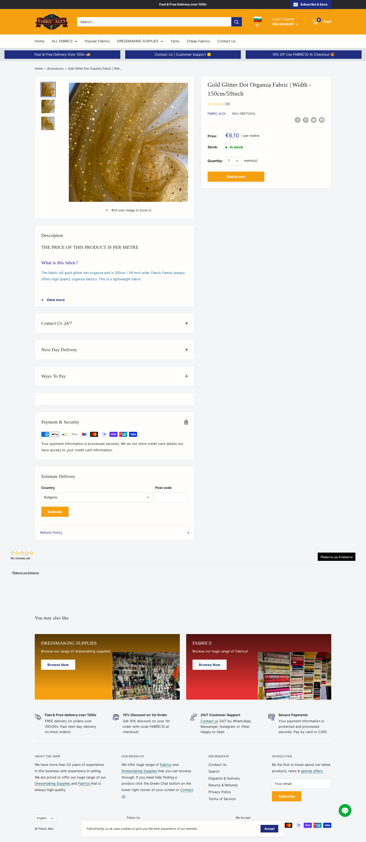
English (42, 818)
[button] (345, 810)
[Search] (236, 21)
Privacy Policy (219, 792)
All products (55, 68)
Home (39, 41)
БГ (258, 21)
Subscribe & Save (313, 4)
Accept (269, 828)
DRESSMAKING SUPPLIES (137, 41)
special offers (312, 771)
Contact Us (226, 41)
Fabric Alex (217, 113)
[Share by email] (322, 120)
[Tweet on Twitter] (314, 120)
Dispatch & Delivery (224, 778)
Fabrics (84, 783)
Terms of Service (222, 799)
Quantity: (215, 161)
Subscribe (286, 796)
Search (213, 771)
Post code (163, 488)
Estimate (55, 512)
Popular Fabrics (97, 41)
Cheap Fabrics (198, 41)
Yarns (175, 41)
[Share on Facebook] (298, 120)
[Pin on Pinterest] (306, 120)
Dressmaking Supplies (52, 783)
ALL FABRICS (62, 41)
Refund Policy (51, 532)
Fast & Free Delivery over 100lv (183, 4)
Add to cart (236, 177)
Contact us (209, 721)
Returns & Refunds (223, 785)
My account (283, 24)
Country (48, 488)
